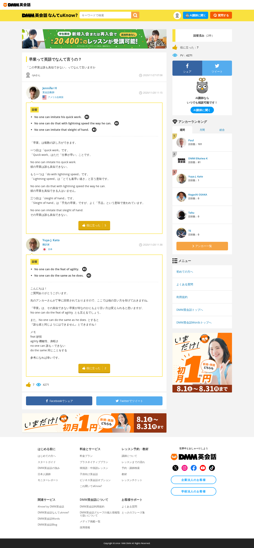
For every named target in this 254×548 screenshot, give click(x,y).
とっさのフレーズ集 (133, 512)
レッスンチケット (132, 480)
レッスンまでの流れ (133, 462)
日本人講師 (44, 474)
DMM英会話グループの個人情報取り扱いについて (100, 514)
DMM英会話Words (49, 518)
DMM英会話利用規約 (92, 506)
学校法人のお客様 (193, 491)
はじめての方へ (47, 456)
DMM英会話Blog (47, 524)
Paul (191, 140)
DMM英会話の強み (49, 468)
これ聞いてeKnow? (91, 486)
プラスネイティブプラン (94, 462)
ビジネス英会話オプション (95, 480)
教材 (124, 474)
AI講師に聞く (198, 15)
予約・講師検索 (131, 468)
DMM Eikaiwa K (198, 158)
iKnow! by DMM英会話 (51, 506)
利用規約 (182, 297)
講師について (129, 456)
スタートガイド (47, 462)
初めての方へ (184, 271)
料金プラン (86, 456)
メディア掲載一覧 (90, 521)
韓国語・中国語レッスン (94, 468)
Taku (191, 212)
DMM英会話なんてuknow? (53, 512)
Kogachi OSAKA (197, 194)
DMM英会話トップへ (189, 310)
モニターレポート (48, 480)
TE (189, 230)
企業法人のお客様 (193, 480)
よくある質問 (184, 284)
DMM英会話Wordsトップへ (194, 322)
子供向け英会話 (89, 474)
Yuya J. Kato (195, 176)
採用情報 (85, 527)
